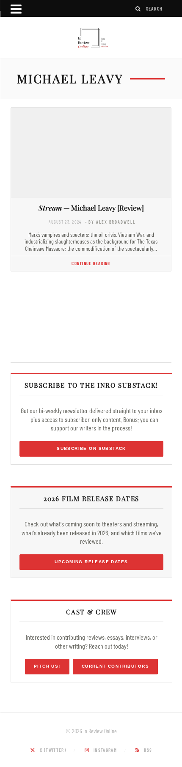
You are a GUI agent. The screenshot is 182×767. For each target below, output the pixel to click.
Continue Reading (91, 263)
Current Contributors (115, 666)
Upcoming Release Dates (91, 561)
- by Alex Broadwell (110, 222)
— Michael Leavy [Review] (91, 207)
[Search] (138, 8)
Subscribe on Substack (91, 448)
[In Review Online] (91, 38)
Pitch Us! (47, 666)
